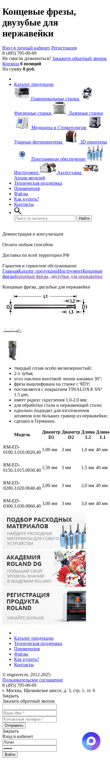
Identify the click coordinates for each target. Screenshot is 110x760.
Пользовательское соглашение (32, 679)
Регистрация (64, 47)
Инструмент (70, 271)
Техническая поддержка (38, 183)
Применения (27, 188)
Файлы (21, 193)
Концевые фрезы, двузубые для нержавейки (59, 276)
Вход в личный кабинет (26, 47)
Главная (10, 271)
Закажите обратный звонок (79, 58)
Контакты (24, 204)
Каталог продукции (34, 84)
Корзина (10, 63)
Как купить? (26, 198)
